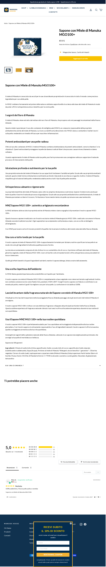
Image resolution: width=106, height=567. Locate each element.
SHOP (23, 8)
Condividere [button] (12, 497)
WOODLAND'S (63, 8)
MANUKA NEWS (78, 8)
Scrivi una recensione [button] (90, 462)
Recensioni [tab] (11, 468)
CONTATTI (53, 12)
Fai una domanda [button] (69, 462)
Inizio (6, 23)
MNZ (51, 8)
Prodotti (7, 532)
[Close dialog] (71, 523)
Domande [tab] (25, 468)
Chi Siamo (7, 528)
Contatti (7, 535)
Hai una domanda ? (14, 365)
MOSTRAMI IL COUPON (53, 555)
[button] (95, 497)
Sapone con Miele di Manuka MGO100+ (19, 492)
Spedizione (73, 44)
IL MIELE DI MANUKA (38, 8)
